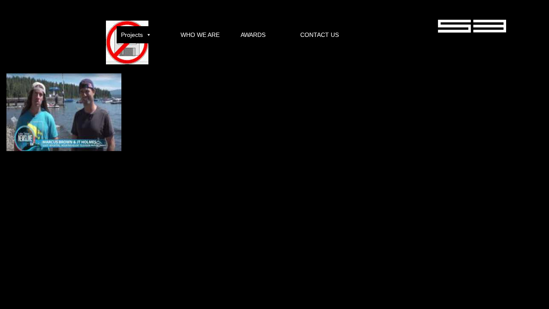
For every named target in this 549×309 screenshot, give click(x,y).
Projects (132, 34)
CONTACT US (319, 34)
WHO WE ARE (200, 34)
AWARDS (253, 34)
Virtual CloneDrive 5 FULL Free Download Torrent (59, 182)
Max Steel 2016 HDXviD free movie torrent (168, 182)
